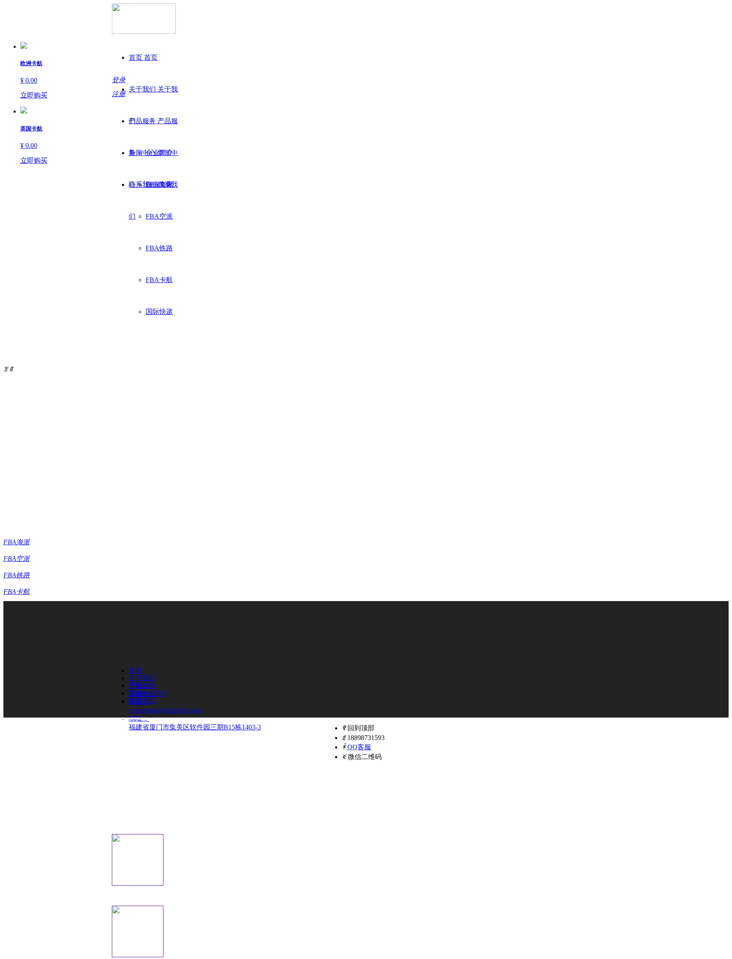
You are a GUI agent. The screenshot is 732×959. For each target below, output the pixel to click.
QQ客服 (359, 747)
